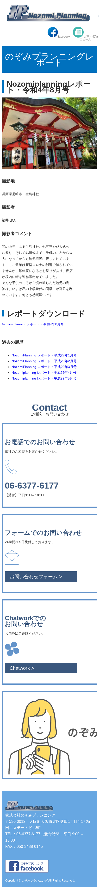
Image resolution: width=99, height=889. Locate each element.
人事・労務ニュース (89, 38)
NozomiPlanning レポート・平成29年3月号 (44, 367)
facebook (64, 36)
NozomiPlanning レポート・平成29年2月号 (44, 361)
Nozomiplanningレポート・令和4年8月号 (33, 324)
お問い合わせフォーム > (36, 576)
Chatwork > (22, 668)
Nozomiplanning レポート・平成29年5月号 (44, 378)
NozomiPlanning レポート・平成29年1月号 (44, 355)
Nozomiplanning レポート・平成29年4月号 (44, 372)
